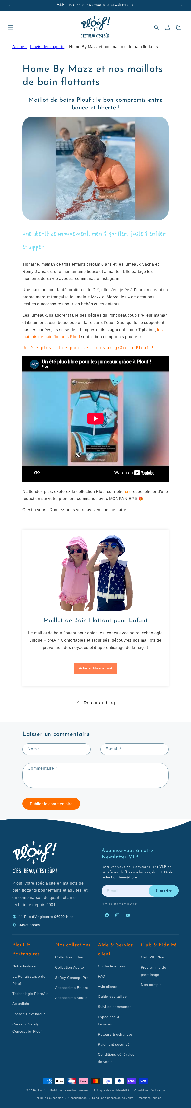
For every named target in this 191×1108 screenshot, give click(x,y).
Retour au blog (99, 702)
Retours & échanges (115, 1034)
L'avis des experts (47, 47)
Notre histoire (24, 966)
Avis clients (107, 987)
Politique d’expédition (49, 1097)
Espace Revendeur (28, 1014)
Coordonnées (77, 1097)
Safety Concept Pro (72, 978)
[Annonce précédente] (9, 5)
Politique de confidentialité (111, 1090)
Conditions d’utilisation (149, 1090)
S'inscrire (164, 890)
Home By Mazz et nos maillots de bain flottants (113, 47)
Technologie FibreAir (30, 994)
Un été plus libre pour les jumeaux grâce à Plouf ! (88, 347)
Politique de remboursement (69, 1090)
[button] (10, 27)
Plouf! (41, 1090)
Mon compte (151, 985)
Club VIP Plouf (153, 957)
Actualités (20, 1004)
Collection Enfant (69, 957)
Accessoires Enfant (71, 988)
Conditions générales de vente (113, 1097)
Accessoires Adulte (71, 998)
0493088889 (29, 925)
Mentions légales (150, 1097)
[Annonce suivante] (181, 5)
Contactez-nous (111, 966)
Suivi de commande (115, 1007)
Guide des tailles (112, 996)
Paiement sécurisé (114, 1044)
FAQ (101, 976)
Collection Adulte (69, 967)
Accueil (19, 47)
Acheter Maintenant (95, 668)
